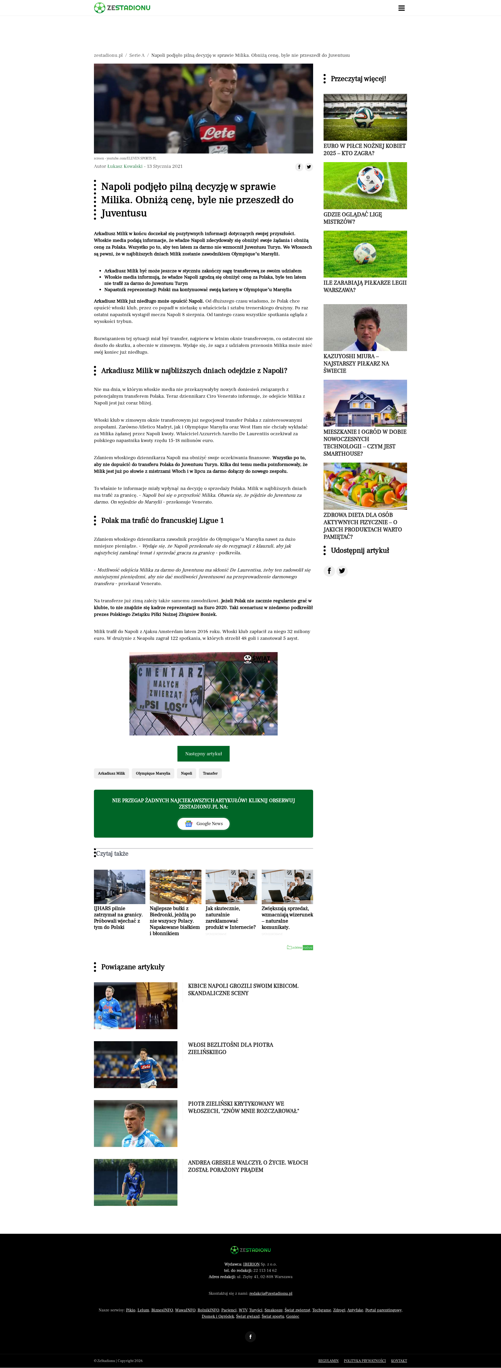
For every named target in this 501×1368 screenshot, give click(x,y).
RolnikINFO (208, 1310)
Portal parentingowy (383, 1310)
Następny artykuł (203, 754)
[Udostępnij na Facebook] (329, 571)
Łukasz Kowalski (125, 166)
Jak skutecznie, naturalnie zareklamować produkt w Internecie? (231, 918)
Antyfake (355, 1310)
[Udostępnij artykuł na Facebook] (299, 167)
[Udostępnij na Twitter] (342, 571)
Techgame (321, 1310)
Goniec (292, 1316)
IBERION (251, 1264)
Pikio (130, 1310)
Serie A (137, 55)
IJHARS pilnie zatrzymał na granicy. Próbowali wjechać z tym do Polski (118, 918)
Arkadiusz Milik (111, 773)
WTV (243, 1310)
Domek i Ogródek (218, 1316)
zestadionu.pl (108, 55)
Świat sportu (273, 1316)
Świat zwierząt (297, 1310)
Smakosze (274, 1310)
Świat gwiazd (248, 1316)
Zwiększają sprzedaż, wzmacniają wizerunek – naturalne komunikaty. (287, 918)
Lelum (143, 1310)
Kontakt (399, 1361)
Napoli (186, 773)
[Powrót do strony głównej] (250, 1250)
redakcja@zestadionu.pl (271, 1293)
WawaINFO (185, 1310)
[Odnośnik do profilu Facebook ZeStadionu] (250, 1336)
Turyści (256, 1310)
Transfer (210, 773)
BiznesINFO (162, 1310)
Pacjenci (229, 1310)
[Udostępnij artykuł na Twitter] (309, 167)
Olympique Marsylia (153, 773)
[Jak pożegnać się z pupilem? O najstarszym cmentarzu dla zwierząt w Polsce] (203, 693)
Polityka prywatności (365, 1361)
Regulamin (328, 1361)
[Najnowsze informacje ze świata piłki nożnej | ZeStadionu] (122, 8)
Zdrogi (339, 1310)
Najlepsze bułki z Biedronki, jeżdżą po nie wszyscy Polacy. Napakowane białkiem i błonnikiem (175, 921)
